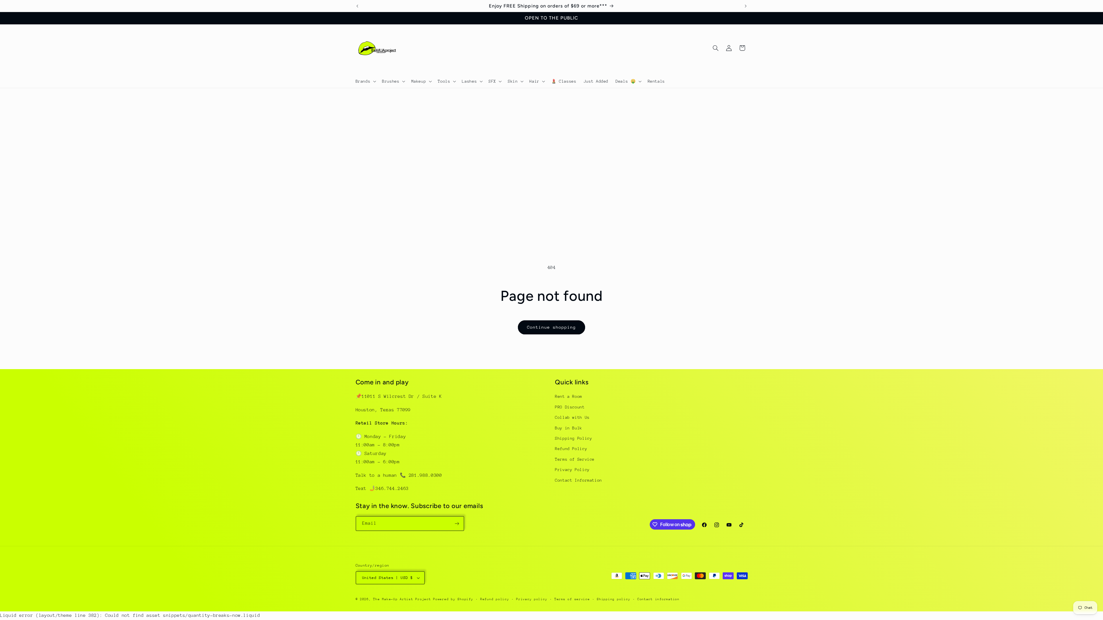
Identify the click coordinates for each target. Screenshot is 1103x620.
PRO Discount (570, 407)
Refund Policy (571, 448)
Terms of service (572, 599)
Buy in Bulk (568, 428)
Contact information (658, 599)
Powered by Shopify (453, 599)
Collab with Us (572, 417)
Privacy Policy (572, 469)
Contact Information (578, 480)
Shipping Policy (573, 438)
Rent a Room (568, 396)
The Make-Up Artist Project (403, 599)
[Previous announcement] (357, 6)
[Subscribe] (456, 523)
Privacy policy (531, 599)
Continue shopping (551, 327)
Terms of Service (575, 459)
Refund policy (494, 599)
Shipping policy (613, 599)
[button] (365, 81)
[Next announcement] (745, 6)
